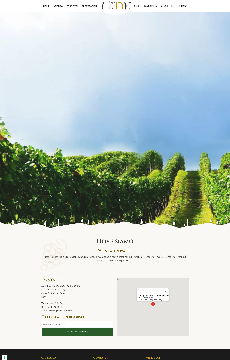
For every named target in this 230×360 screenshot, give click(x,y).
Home (46, 6)
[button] (153, 304)
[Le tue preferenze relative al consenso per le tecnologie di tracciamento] (4, 357)
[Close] (166, 291)
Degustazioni (90, 6)
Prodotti (72, 6)
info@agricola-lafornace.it (61, 311)
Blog (137, 6)
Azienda (58, 6)
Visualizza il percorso (77, 331)
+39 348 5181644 (53, 307)
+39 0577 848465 (53, 303)
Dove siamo (150, 6)
